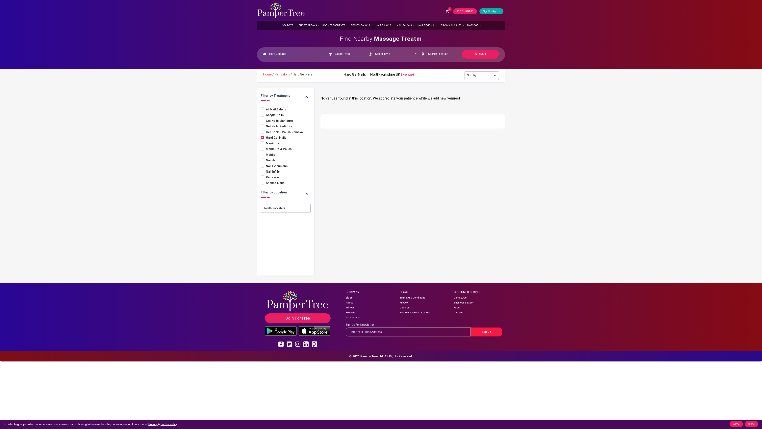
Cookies (404, 307)
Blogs (349, 297)
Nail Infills (273, 171)
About (349, 302)
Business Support (464, 302)
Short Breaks (308, 25)
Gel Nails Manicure (279, 121)
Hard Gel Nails (276, 137)
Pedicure (272, 177)
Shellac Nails (275, 183)
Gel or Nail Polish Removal (285, 132)
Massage (473, 25)
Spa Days (288, 25)
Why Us (350, 307)
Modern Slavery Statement (415, 312)
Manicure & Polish (279, 149)
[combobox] (286, 208)
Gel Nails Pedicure (279, 126)
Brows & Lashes (451, 25)
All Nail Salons (276, 109)
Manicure (272, 143)
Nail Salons (405, 25)
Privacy (404, 302)
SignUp (486, 331)
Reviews (350, 312)
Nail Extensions (277, 166)
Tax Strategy (353, 317)
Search (480, 54)
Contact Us (460, 297)
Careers (458, 312)
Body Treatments (334, 25)
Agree (736, 424)
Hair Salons (384, 25)
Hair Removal (427, 25)
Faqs (457, 307)
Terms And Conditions (412, 297)
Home (267, 74)
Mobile (270, 155)
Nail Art (271, 160)
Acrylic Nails (275, 115)
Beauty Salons (361, 25)
